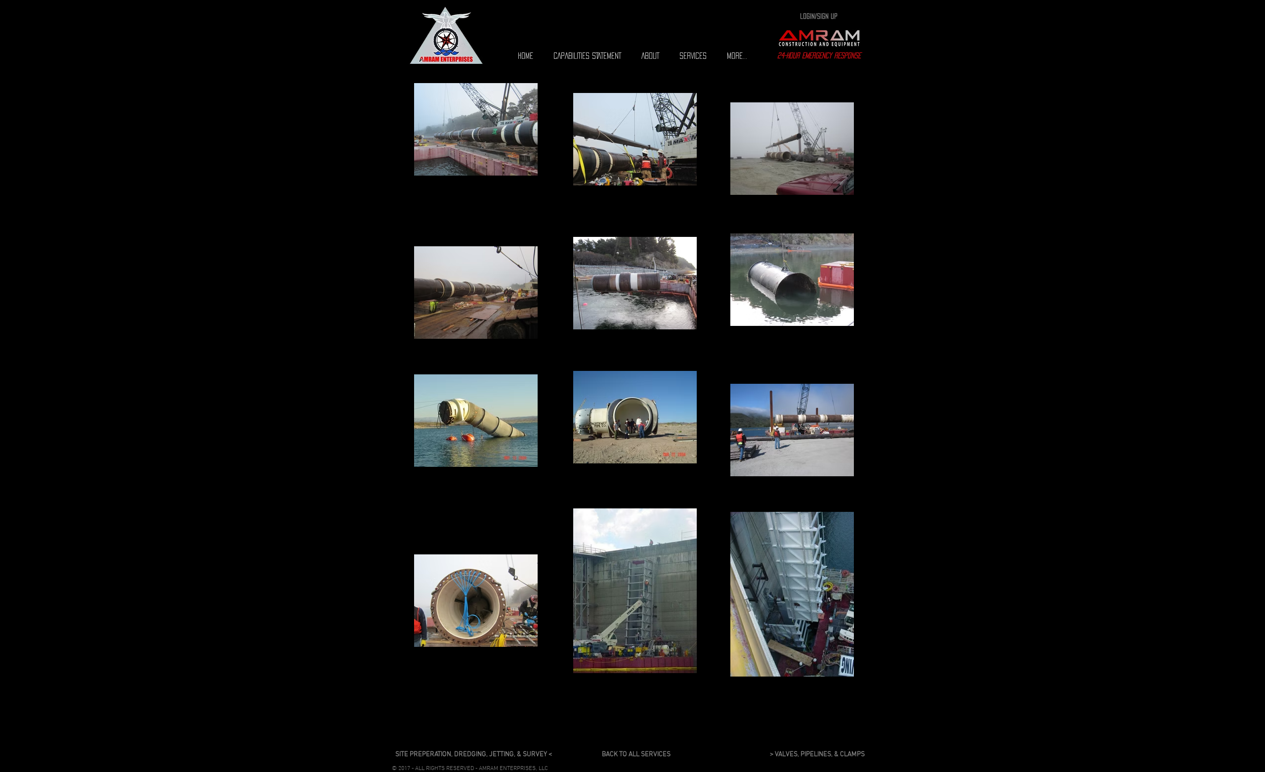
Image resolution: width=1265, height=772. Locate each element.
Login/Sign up (819, 16)
